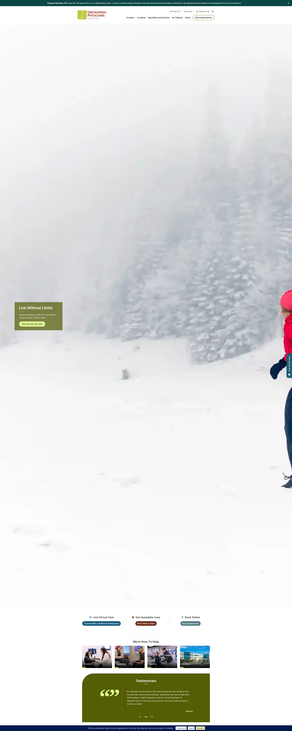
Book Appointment (203, 17)
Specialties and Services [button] (159, 17)
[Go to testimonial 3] (147, 716)
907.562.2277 (175, 11)
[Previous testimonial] (140, 717)
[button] (212, 11)
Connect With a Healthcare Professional (101, 623)
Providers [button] (130, 17)
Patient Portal (204, 11)
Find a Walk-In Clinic (146, 623)
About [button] (187, 17)
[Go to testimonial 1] (144, 716)
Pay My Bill (188, 11)
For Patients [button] (177, 17)
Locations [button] (141, 17)
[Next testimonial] (152, 717)
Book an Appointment (30, 327)
